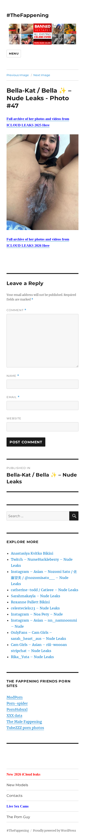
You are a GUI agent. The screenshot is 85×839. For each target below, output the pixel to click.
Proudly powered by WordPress (54, 830)
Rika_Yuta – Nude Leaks (32, 657)
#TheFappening (28, 15)
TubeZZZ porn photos (25, 728)
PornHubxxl (17, 709)
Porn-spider (17, 703)
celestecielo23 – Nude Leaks (35, 608)
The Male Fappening (24, 721)
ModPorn (15, 697)
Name (13, 376)
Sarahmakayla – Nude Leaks (35, 596)
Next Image (41, 75)
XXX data (14, 715)
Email (13, 397)
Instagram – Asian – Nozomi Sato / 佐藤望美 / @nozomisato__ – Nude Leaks (44, 577)
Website (14, 418)
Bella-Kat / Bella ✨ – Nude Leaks (39, 94)
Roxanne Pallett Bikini (30, 602)
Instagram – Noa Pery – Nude (37, 614)
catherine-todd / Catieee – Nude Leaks (44, 590)
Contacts (14, 796)
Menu (14, 53)
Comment (16, 310)
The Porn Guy (18, 817)
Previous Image (18, 75)
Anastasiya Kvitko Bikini (32, 553)
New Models (17, 785)
